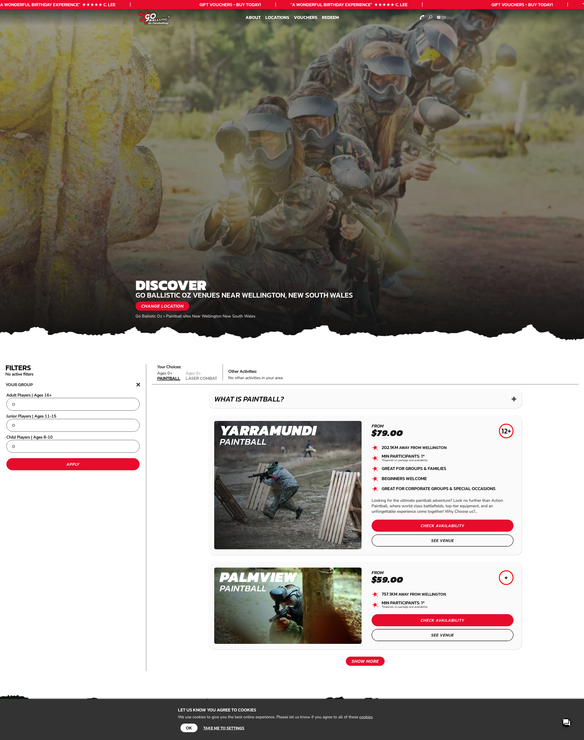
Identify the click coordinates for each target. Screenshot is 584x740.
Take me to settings (223, 728)
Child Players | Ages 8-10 (29, 437)
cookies (366, 717)
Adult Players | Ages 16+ (29, 395)
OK (189, 727)
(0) (443, 17)
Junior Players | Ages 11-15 (31, 416)
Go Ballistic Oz (149, 316)
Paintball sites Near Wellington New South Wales (210, 316)
